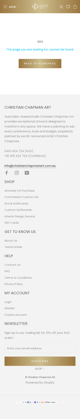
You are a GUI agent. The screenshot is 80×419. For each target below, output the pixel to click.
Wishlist (9, 308)
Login (8, 302)
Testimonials (13, 247)
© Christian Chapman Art (40, 377)
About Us (10, 240)
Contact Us (12, 265)
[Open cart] (75, 7)
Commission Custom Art (21, 197)
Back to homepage (40, 63)
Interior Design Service (19, 216)
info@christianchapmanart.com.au (30, 166)
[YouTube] (27, 172)
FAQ (7, 271)
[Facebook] (6, 172)
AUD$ (12, 7)
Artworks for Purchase (19, 191)
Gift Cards (11, 223)
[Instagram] (17, 172)
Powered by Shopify (40, 382)
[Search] (61, 6)
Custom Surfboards (18, 210)
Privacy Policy (13, 284)
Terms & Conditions (18, 278)
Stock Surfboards (16, 203)
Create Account (15, 315)
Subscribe (40, 361)
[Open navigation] (5, 6)
